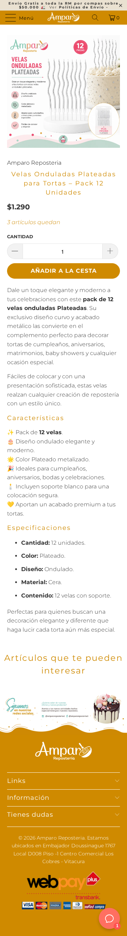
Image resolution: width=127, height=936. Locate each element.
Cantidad (20, 236)
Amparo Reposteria (34, 162)
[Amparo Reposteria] (63, 18)
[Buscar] (96, 17)
